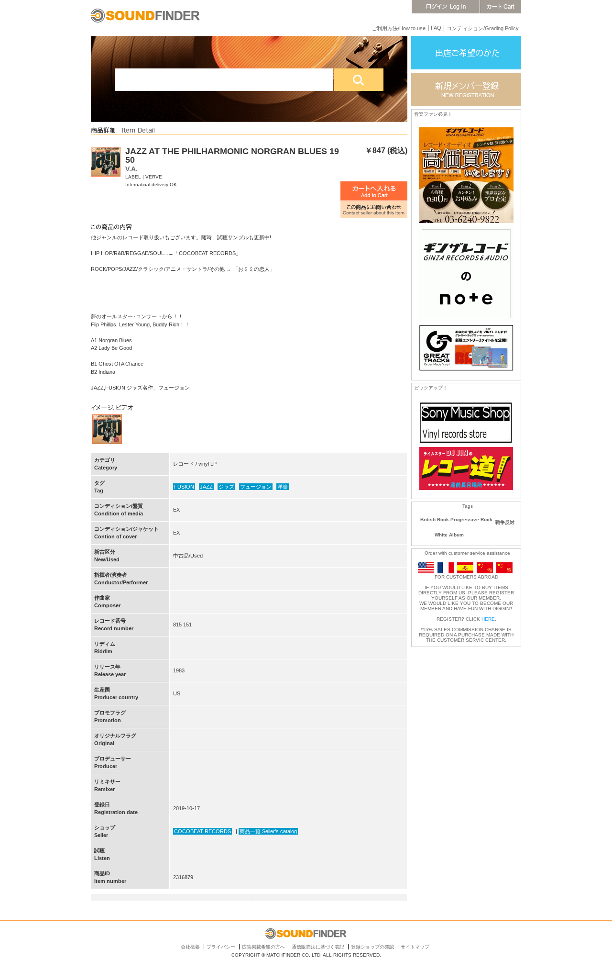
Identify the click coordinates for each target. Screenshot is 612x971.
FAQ (436, 28)
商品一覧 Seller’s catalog (268, 831)
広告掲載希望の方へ (263, 946)
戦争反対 (504, 522)
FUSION (184, 487)
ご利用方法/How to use (399, 28)
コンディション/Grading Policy (483, 28)
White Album (449, 534)
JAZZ (206, 487)
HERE (488, 619)
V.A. (131, 169)
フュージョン (256, 487)
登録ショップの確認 (372, 946)
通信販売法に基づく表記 (318, 946)
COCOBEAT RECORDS (202, 831)
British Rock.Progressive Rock (456, 519)
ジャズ (226, 487)
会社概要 (190, 946)
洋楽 (282, 487)
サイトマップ (415, 946)
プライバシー (221, 946)
